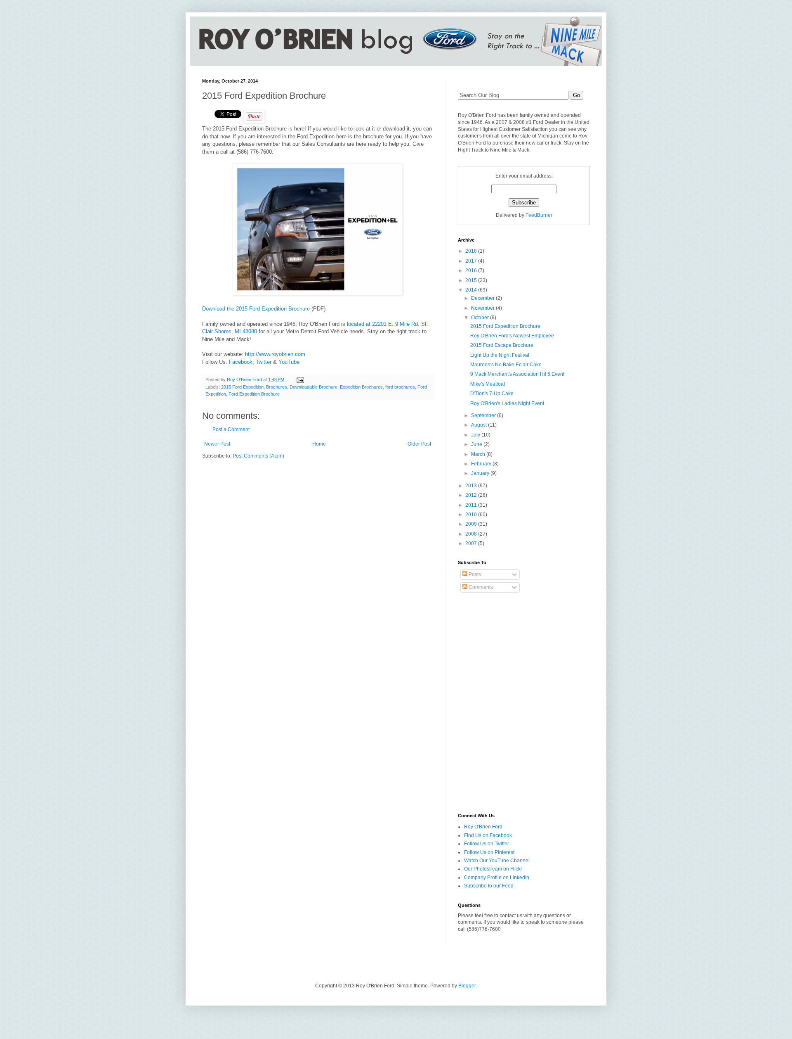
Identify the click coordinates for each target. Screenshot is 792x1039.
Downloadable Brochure (313, 386)
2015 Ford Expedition (242, 386)
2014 (471, 290)
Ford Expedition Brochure (254, 393)
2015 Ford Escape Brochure (501, 345)
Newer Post (217, 444)
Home (319, 444)
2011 (471, 505)
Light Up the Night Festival (499, 355)
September (484, 415)
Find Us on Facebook (488, 835)
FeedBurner (539, 215)
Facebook (240, 362)
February (482, 464)
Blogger (467, 986)
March (478, 454)
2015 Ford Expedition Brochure (505, 326)
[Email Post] (300, 379)
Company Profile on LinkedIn (496, 877)
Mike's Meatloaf (487, 384)
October (480, 317)
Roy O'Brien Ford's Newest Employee (512, 336)
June (477, 444)
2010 (471, 514)
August (479, 425)
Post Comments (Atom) (258, 456)
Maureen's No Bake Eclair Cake (506, 365)
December (483, 298)
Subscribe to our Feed (489, 886)
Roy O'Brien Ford (483, 827)
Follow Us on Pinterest (489, 852)
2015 (471, 280)
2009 (471, 524)
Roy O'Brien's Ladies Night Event (507, 403)
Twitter (263, 362)
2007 (471, 543)
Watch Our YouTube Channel (497, 860)
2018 (471, 251)
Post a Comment (231, 429)
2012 (471, 495)
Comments (480, 587)
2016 (471, 270)
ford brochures (400, 386)
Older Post (419, 444)
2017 (471, 261)
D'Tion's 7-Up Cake (492, 393)
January (480, 473)
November (483, 308)
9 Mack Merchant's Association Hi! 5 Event (517, 374)
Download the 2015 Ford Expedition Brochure (256, 309)
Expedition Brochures (361, 386)
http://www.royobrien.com (275, 354)
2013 (471, 486)
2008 (471, 534)
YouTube (288, 362)
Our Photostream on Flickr (493, 869)
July (476, 435)
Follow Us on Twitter (486, 844)
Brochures (276, 386)
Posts (474, 574)
